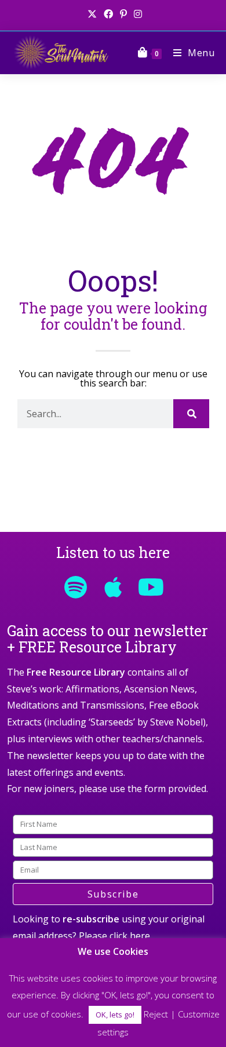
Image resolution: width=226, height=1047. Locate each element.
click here (130, 935)
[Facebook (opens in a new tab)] (108, 14)
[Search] (191, 413)
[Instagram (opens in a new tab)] (136, 14)
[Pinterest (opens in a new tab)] (123, 14)
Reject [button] (156, 1014)
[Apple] (113, 586)
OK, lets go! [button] (115, 1014)
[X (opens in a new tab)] (92, 14)
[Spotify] (75, 586)
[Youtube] (150, 586)
